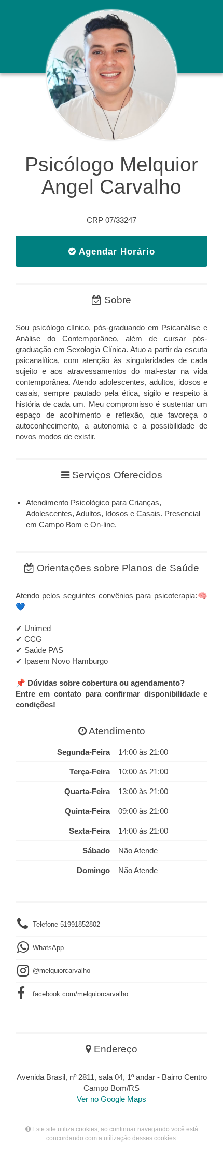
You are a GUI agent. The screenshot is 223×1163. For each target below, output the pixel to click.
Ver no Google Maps (111, 1098)
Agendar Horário (115, 251)
